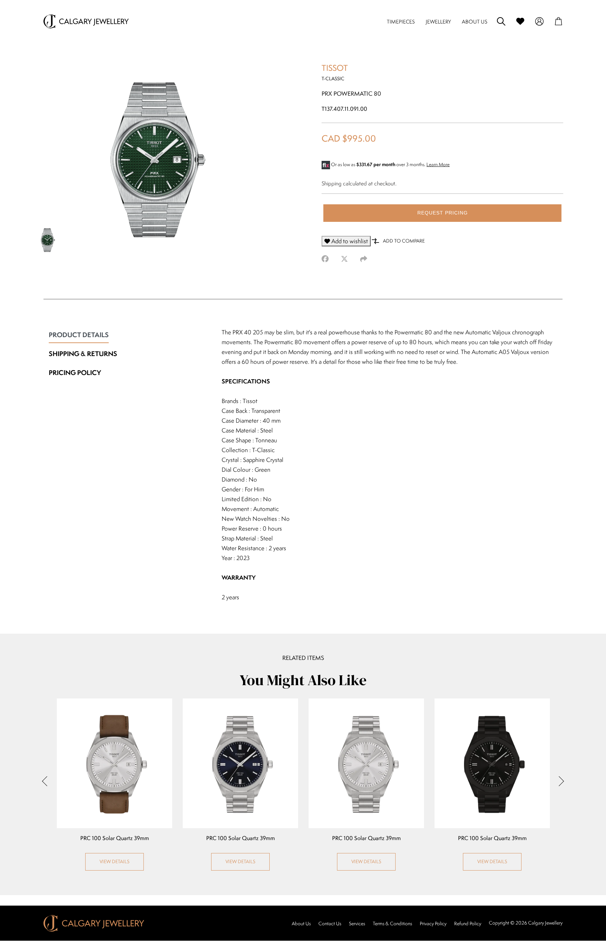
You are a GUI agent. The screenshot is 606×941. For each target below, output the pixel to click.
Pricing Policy (75, 372)
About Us (301, 923)
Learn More (438, 164)
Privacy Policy (433, 923)
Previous (47, 781)
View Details (114, 861)
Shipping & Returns (83, 353)
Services (357, 923)
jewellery (438, 21)
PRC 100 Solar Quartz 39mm (114, 838)
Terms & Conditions (392, 923)
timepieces (401, 21)
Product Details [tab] (79, 334)
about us (474, 21)
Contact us (329, 923)
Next (559, 781)
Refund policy (467, 923)
